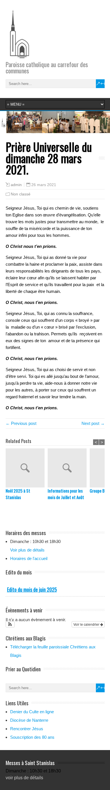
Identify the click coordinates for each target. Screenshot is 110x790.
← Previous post (21, 423)
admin (16, 185)
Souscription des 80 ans (32, 737)
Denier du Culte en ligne (32, 711)
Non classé (20, 194)
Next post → (93, 423)
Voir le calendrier (86, 624)
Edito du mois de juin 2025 (32, 589)
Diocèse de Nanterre (29, 720)
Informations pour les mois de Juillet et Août (66, 493)
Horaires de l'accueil (28, 558)
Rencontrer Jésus (26, 728)
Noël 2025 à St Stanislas (18, 493)
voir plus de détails (24, 777)
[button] (10, 624)
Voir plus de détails (27, 550)
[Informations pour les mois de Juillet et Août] (69, 467)
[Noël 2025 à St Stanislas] (27, 467)
